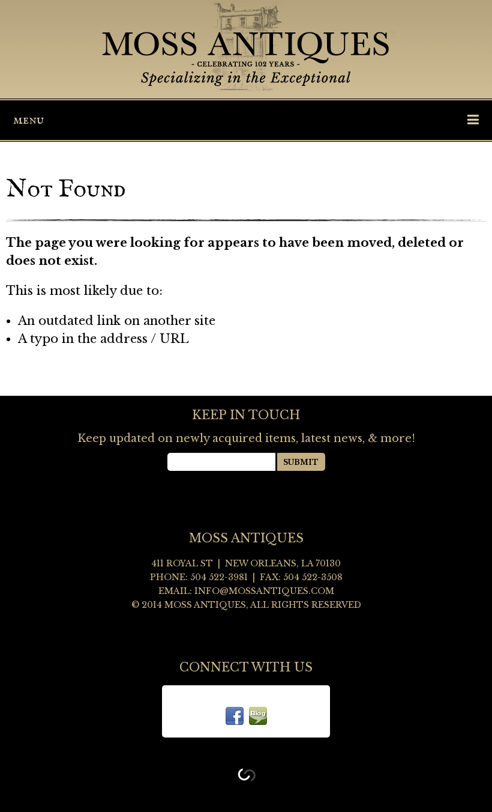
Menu (28, 120)
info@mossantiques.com (264, 591)
